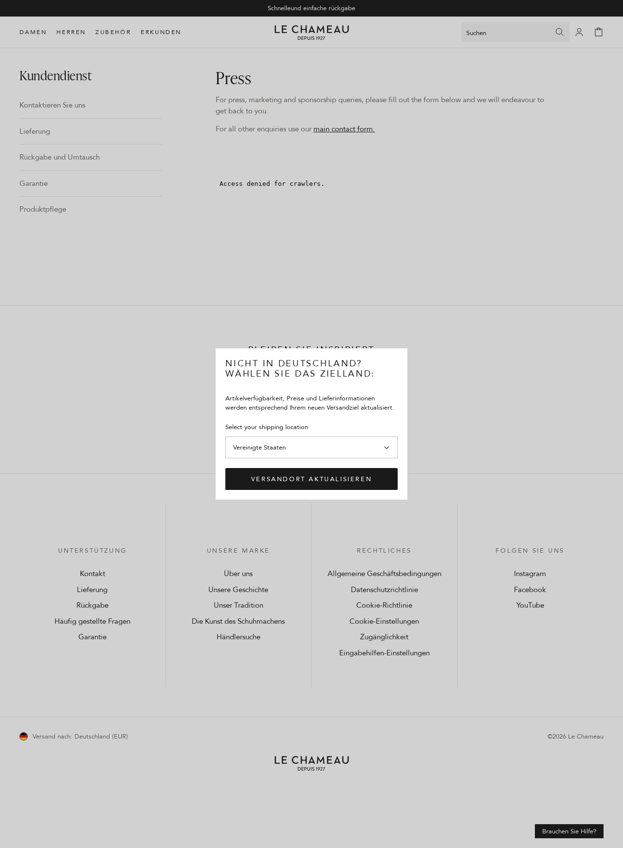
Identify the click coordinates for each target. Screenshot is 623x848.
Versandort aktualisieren (311, 479)
